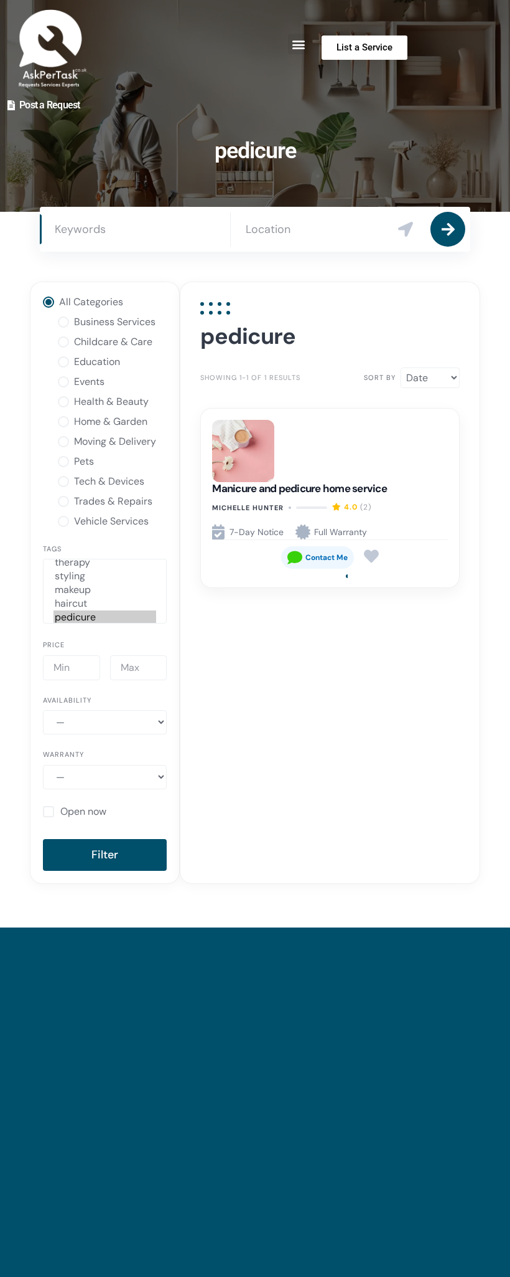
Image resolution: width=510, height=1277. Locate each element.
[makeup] (104, 590)
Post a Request (49, 105)
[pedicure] (104, 617)
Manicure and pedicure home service (299, 488)
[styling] (104, 576)
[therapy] (104, 562)
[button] (298, 44)
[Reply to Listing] (317, 557)
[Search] (447, 229)
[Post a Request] (11, 105)
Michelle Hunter (248, 507)
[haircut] (104, 603)
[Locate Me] (405, 229)
